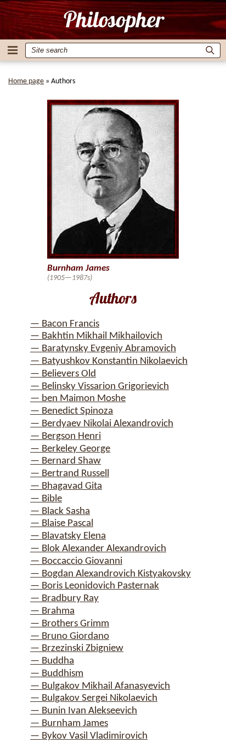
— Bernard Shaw (65, 461)
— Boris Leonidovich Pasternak (94, 586)
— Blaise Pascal (61, 523)
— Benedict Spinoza (71, 411)
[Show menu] (12, 50)
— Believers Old (63, 374)
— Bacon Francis (64, 324)
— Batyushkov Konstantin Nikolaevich (109, 361)
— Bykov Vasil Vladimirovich (89, 736)
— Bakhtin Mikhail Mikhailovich (96, 336)
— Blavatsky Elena (68, 536)
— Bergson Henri (65, 436)
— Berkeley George (70, 449)
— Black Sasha (60, 511)
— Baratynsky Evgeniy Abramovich (103, 349)
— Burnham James (69, 723)
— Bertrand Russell (69, 473)
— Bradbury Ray (64, 598)
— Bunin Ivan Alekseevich (83, 711)
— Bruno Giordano (69, 636)
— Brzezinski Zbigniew (76, 648)
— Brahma (52, 611)
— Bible (46, 499)
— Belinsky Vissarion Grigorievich (99, 386)
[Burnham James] (113, 21)
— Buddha (52, 661)
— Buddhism (56, 673)
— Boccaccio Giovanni (76, 561)
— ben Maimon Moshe (78, 398)
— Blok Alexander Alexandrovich (98, 549)
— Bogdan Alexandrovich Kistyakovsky (110, 574)
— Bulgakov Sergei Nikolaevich (93, 698)
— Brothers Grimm (69, 624)
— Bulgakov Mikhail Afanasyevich (100, 686)
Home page (26, 81)
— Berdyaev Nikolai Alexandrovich (101, 424)
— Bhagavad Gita (66, 486)
